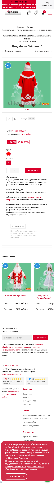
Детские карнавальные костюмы (36, 419)
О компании (27, 394)
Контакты (27, 404)
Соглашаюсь (15, 476)
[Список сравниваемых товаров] (28, 14)
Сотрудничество (29, 401)
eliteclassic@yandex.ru (11, 374)
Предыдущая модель (13, 51)
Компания (27, 389)
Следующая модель (41, 51)
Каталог (26, 410)
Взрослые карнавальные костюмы (37, 415)
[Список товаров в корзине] (44, 14)
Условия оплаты (29, 440)
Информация (29, 432)
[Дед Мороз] (27, 107)
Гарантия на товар (30, 437)
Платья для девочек (31, 426)
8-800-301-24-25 (20, 2)
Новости (26, 397)
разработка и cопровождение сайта (10, 394)
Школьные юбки (29, 422)
